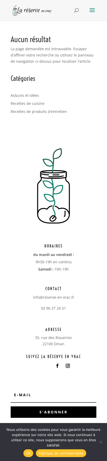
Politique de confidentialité (61, 453)
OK (28, 453)
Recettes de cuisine (27, 103)
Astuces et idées (25, 95)
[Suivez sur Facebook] (57, 366)
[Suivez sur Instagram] (68, 366)
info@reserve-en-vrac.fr (53, 297)
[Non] (100, 442)
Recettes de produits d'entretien (39, 111)
